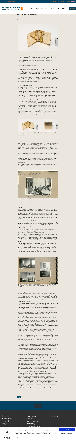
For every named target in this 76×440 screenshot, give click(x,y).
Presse (68, 1)
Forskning (63, 1)
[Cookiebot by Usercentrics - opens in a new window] (7, 438)
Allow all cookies (66, 429)
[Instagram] (40, 406)
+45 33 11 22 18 (4, 1)
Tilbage (18, 397)
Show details (17, 437)
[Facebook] (36, 406)
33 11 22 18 (8, 423)
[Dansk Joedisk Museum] (12, 8)
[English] (74, 1)
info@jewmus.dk (11, 1)
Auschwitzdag (56, 1)
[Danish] (72, 1)
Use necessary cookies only (66, 433)
